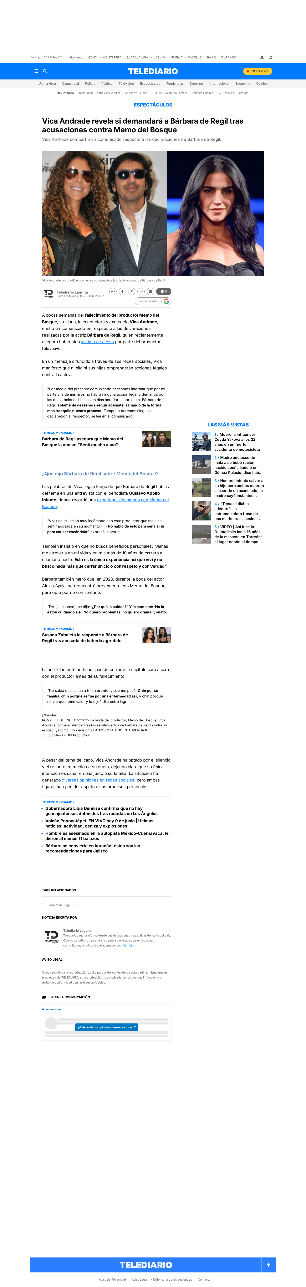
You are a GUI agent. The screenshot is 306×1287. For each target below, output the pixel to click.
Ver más (128, 945)
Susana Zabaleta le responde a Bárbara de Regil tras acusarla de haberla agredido (85, 637)
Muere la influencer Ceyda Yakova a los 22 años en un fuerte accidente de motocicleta (237, 442)
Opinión (262, 83)
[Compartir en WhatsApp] (113, 291)
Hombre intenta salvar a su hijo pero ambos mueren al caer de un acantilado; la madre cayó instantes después (239, 490)
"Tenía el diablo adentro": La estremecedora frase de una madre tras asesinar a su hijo (237, 514)
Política (106, 83)
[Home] (153, 71)
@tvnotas (49, 715)
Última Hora (47, 83)
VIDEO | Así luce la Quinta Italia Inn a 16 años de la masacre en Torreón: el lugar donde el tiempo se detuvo (239, 537)
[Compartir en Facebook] (122, 291)
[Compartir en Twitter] (131, 291)
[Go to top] (268, 1264)
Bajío (211, 57)
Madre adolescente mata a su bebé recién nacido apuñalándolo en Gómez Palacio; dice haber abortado (238, 467)
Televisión (126, 83)
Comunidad (70, 83)
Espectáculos (150, 83)
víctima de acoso (97, 341)
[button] (153, 301)
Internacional (219, 83)
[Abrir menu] (36, 71)
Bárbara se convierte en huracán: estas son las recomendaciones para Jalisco (92, 848)
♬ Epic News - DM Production (66, 735)
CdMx (92, 57)
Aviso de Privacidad (112, 1279)
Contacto (204, 1279)
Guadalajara (137, 57)
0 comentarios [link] (51, 1009)
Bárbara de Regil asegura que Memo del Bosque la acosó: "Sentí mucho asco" (82, 441)
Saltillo (195, 57)
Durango (228, 57)
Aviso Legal (139, 1279)
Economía (242, 83)
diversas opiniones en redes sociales (98, 780)
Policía (90, 83)
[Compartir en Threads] (141, 291)
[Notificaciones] (262, 57)
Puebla (177, 57)
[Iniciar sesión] (270, 57)
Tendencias (175, 83)
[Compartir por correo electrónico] (150, 291)
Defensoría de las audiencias (172, 1279)
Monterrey (112, 57)
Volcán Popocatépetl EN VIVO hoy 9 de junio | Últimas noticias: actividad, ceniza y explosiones (99, 823)
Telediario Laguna (72, 292)
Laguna (160, 57)
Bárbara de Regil (58, 905)
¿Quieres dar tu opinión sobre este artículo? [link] (107, 1027)
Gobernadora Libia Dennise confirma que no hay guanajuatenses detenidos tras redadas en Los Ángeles (101, 811)
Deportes (197, 83)
